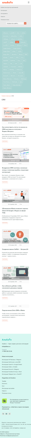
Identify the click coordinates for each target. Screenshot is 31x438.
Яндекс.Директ (6, 85)
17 (20, 122)
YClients (14, 72)
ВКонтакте (13, 75)
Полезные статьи (5, 19)
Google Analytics (7, 48)
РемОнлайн (14, 81)
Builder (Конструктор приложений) (9, 7)
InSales (13, 51)
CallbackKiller (14, 36)
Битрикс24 (5, 75)
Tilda (11, 63)
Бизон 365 (21, 72)
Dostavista (23, 42)
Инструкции (4, 10)
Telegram (5, 63)
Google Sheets (6, 51)
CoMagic (12, 42)
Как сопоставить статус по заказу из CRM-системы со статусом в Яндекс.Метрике (14, 129)
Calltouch (13, 39)
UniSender (5, 66)
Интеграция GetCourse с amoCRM (11, 362)
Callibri (21, 36)
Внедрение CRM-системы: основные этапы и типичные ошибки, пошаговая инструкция (15, 170)
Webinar (5, 69)
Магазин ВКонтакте (7, 78)
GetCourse (19, 45)
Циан (21, 81)
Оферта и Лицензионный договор (10, 434)
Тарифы (4, 381)
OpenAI (11, 57)
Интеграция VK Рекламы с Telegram (11, 359)
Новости (3, 16)
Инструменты (4, 13)
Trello (16, 63)
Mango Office (6, 54)
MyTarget (5, 57)
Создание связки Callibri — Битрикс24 (15, 249)
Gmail (25, 45)
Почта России (6, 81)
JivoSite (19, 51)
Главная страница (6, 95)
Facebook (12, 45)
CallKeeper (5, 39)
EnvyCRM (5, 45)
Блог (3, 386)
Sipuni (18, 60)
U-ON (20, 63)
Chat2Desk (19, 39)
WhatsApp (11, 69)
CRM (17, 42)
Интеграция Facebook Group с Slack (12, 371)
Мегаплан (16, 78)
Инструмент (20, 75)
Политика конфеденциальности (9, 435)
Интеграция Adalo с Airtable (9, 367)
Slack (24, 60)
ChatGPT (5, 42)
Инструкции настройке (8, 388)
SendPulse (12, 60)
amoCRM (12, 33)
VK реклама (13, 66)
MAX (26, 54)
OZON (17, 57)
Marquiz (21, 54)
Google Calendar (17, 48)
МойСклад (23, 78)
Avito (18, 33)
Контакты (4, 383)
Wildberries (19, 69)
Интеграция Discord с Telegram (10, 369)
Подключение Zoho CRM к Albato (13, 310)
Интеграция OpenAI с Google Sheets (12, 364)
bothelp (23, 33)
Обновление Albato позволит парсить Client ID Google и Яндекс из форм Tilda (15, 211)
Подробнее (5, 141)
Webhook (20, 66)
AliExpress (5, 33)
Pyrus (22, 57)
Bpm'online (5, 36)
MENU (28, 2)
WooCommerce (6, 72)
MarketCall (14, 54)
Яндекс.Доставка (16, 85)
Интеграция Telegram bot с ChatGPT (12, 374)
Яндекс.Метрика (7, 88)
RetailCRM (5, 60)
